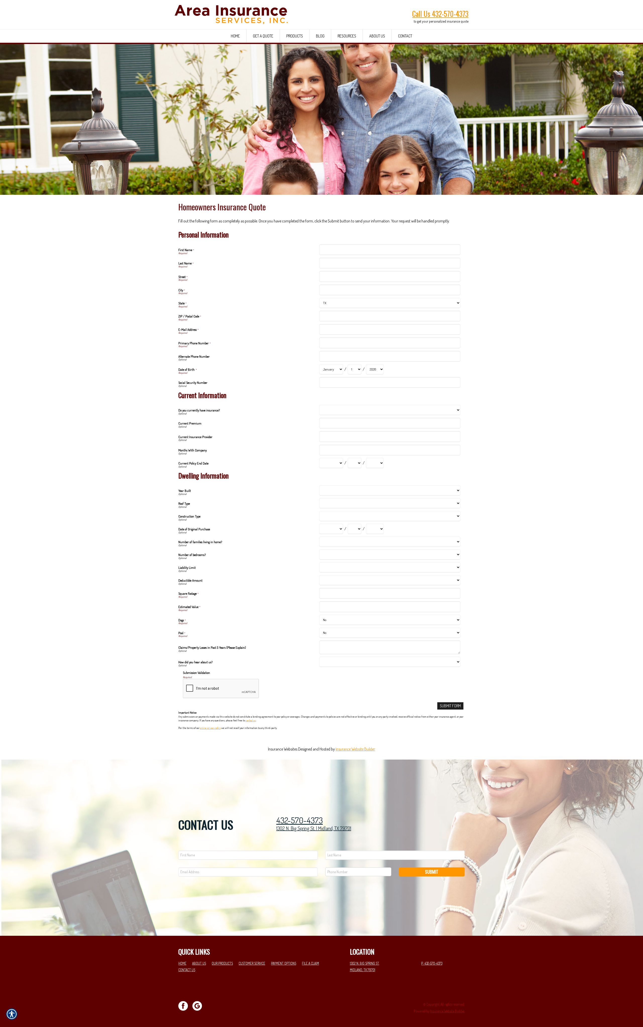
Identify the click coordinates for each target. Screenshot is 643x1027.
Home (182, 963)
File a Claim (310, 963)
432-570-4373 (299, 820)
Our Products (222, 963)
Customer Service (252, 963)
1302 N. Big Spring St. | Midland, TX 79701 (313, 828)
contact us (250, 720)
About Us (199, 963)
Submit (431, 871)
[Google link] (199, 1005)
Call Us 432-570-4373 (440, 14)
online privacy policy (210, 728)
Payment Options (283, 963)
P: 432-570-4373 (431, 963)
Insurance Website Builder (355, 749)
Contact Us (186, 970)
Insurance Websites (282, 749)
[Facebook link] (185, 1005)
